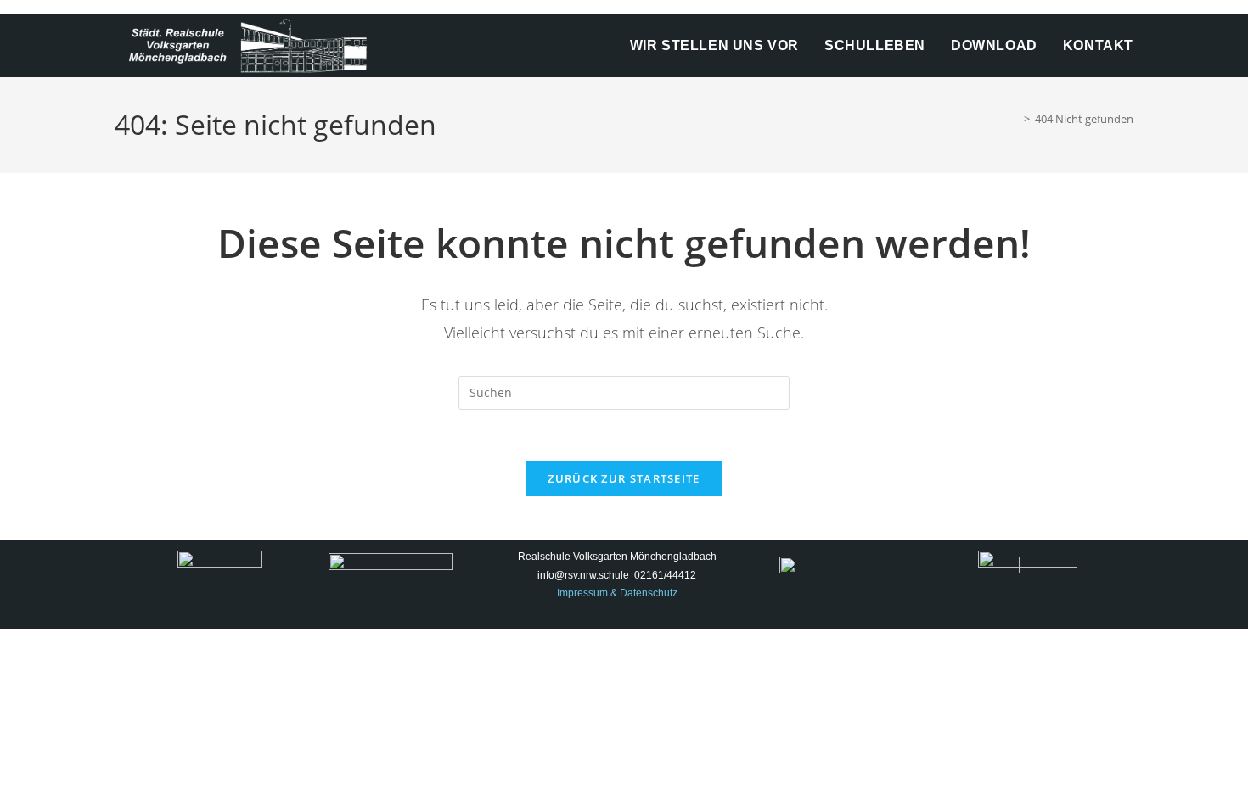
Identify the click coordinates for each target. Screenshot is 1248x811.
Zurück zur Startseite (624, 478)
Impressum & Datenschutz (617, 593)
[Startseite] (1014, 118)
